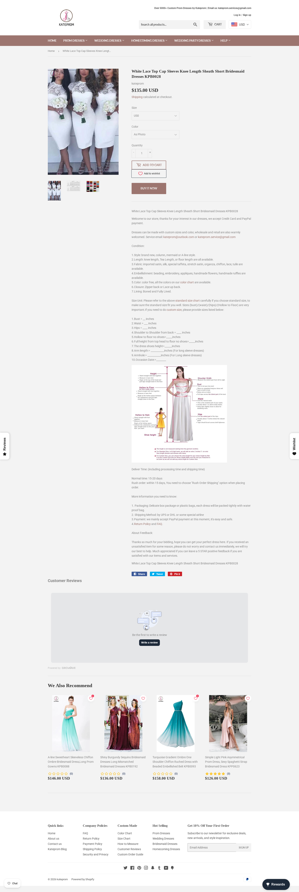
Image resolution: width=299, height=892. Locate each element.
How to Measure (128, 843)
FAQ (159, 524)
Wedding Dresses (108, 40)
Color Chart (125, 833)
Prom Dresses (74, 40)
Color (135, 126)
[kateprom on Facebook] (132, 868)
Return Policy (142, 524)
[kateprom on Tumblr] (159, 868)
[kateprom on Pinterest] (139, 868)
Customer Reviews (129, 849)
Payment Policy (92, 843)
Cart (218, 24)
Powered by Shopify (82, 879)
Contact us (55, 843)
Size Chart (124, 838)
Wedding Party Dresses (192, 40)
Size (134, 107)
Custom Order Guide (130, 854)
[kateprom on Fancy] (172, 868)
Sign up (247, 15)
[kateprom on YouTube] (166, 868)
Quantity (137, 145)
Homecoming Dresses (148, 40)
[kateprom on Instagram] (146, 868)
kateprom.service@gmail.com (217, 237)
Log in (237, 15)
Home (52, 40)
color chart (187, 282)
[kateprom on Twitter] (125, 868)
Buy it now (149, 188)
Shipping (137, 97)
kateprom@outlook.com (178, 237)
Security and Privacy (95, 854)
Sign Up (244, 847)
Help (224, 40)
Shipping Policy (92, 849)
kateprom (62, 879)
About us (53, 838)
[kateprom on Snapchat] (153, 868)
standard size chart (187, 300)
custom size (174, 309)
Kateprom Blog (57, 849)
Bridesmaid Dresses (165, 843)
